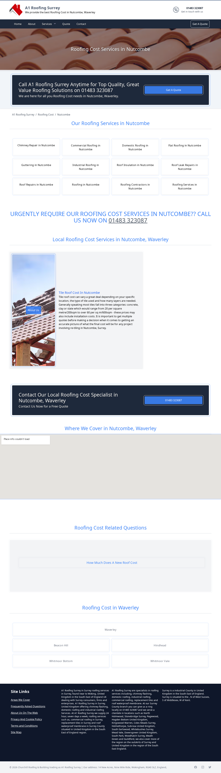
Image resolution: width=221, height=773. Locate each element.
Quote (66, 24)
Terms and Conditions (24, 726)
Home (18, 24)
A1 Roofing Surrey (42, 7)
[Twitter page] (209, 767)
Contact (81, 24)
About (31, 24)
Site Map (16, 732)
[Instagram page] (202, 767)
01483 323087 (128, 220)
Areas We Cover (20, 700)
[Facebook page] (195, 767)
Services (47, 24)
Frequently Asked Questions (28, 706)
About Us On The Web (24, 713)
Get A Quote (200, 24)
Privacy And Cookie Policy (26, 719)
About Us (33, 310)
